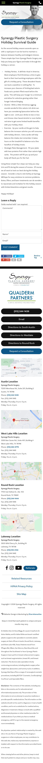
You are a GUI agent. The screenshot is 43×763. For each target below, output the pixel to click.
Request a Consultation (21, 22)
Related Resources (21, 578)
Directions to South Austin (21, 327)
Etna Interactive (35, 614)
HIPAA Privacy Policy (21, 586)
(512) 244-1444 (13, 498)
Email (21, 319)
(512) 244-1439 (13, 395)
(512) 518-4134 (12, 550)
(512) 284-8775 (13, 447)
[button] (5, 259)
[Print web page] (13, 259)
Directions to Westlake (21, 335)
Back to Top (38, 257)
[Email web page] (19, 259)
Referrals (30, 568)
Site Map (21, 594)
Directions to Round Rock (21, 343)
